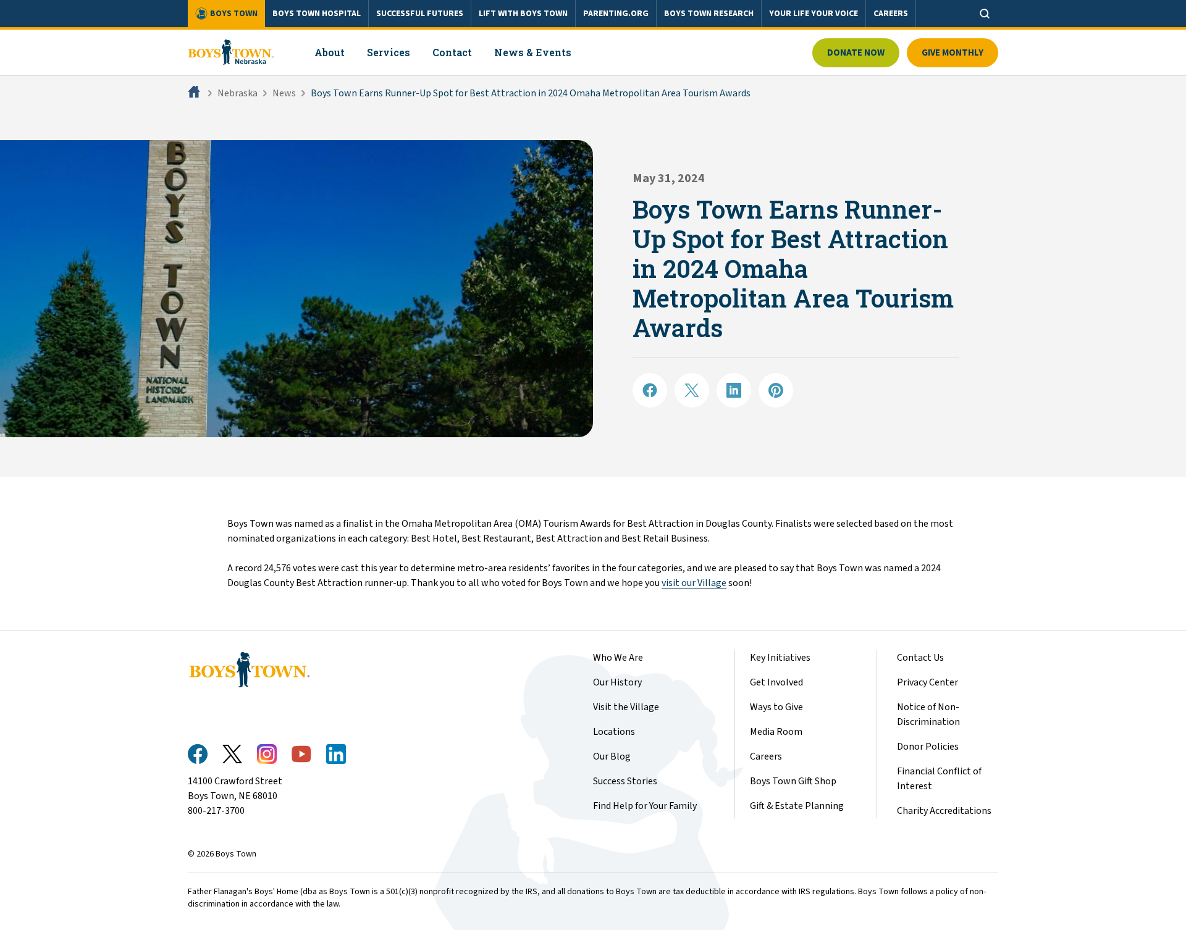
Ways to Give (776, 707)
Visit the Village (626, 707)
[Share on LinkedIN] (734, 390)
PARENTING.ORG (616, 13)
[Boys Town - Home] (231, 52)
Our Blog (612, 756)
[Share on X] (692, 390)
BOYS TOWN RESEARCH (709, 13)
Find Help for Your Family (645, 806)
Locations (614, 732)
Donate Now (856, 52)
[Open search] (984, 13)
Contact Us (920, 657)
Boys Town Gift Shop (793, 781)
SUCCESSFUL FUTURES (419, 13)
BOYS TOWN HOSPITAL (316, 13)
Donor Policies (928, 746)
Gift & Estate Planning (797, 806)
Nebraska (237, 93)
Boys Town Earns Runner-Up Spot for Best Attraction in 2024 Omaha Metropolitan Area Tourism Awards (531, 93)
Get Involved (776, 682)
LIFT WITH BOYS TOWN (523, 13)
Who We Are (618, 657)
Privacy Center (927, 682)
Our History (617, 682)
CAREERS (890, 13)
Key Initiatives (780, 657)
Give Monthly (952, 52)
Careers (766, 756)
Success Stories (625, 781)
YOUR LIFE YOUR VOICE (813, 13)
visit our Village (694, 583)
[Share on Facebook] (650, 390)
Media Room (776, 732)
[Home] (195, 93)
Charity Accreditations (944, 811)
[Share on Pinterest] (776, 390)
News (284, 93)
